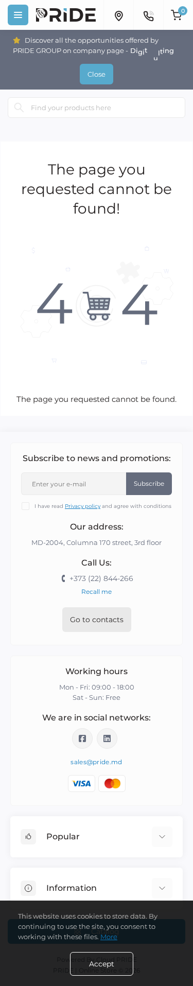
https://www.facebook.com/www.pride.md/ (82, 738)
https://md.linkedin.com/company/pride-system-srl (107, 738)
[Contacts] (148, 15)
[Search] (19, 107)
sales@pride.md (96, 762)
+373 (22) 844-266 (101, 578)
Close (96, 74)
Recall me (96, 591)
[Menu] (18, 15)
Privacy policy (82, 506)
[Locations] (118, 15)
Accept (101, 964)
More (108, 936)
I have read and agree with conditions (102, 506)
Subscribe (149, 483)
